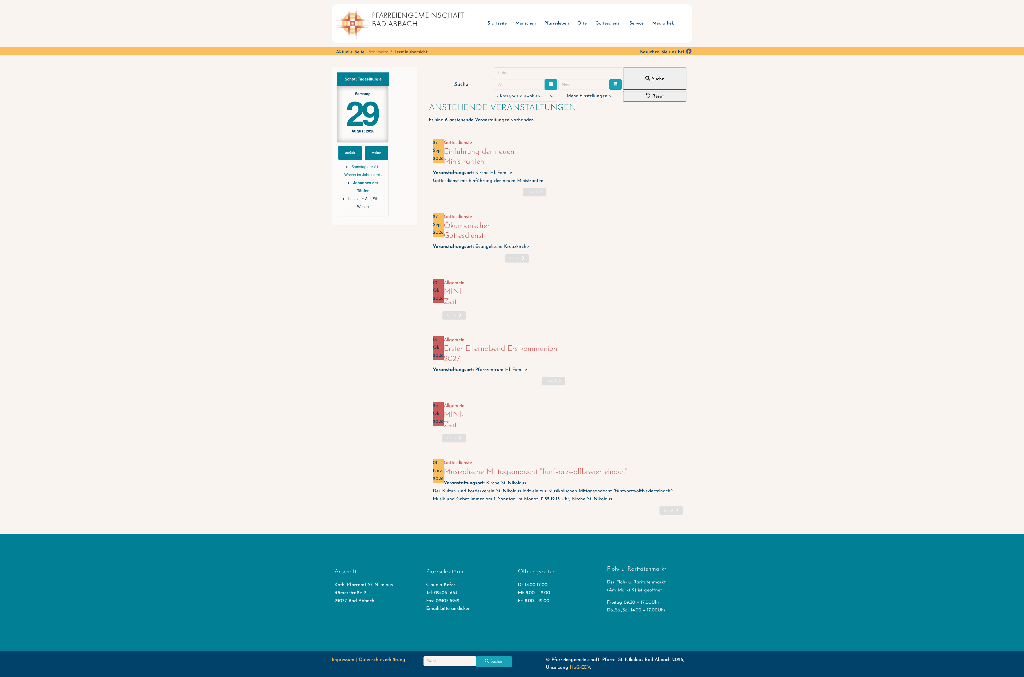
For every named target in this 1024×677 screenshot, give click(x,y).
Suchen (496, 661)
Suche (657, 79)
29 (362, 112)
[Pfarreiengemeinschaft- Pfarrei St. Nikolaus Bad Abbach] (402, 23)
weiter (376, 152)
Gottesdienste (458, 142)
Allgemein (454, 283)
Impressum (343, 660)
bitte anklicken (455, 608)
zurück (350, 152)
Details (533, 192)
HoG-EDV (580, 667)
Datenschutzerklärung (382, 660)
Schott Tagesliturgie (363, 79)
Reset (657, 96)
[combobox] (449, 661)
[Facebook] (689, 52)
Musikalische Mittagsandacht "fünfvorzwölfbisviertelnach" (535, 472)
